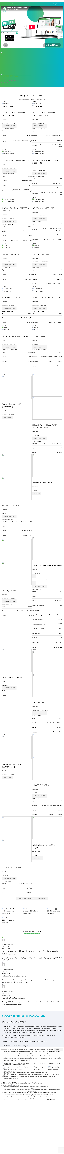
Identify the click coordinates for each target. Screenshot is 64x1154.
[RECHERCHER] (44, 4)
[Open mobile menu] (1, 4)
